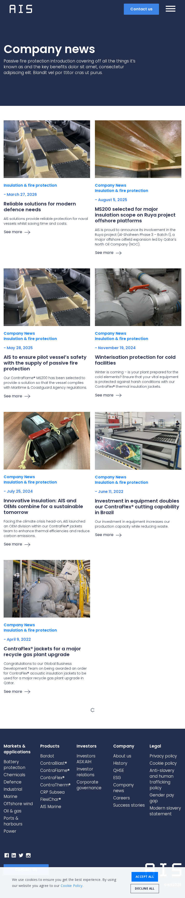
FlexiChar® (50, 799)
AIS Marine (50, 807)
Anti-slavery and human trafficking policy (162, 779)
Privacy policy (163, 756)
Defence (12, 782)
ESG (117, 778)
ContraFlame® (55, 770)
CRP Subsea (52, 792)
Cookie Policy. (72, 885)
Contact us (141, 9)
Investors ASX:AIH (86, 759)
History (120, 763)
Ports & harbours (13, 821)
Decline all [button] (144, 888)
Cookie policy (163, 763)
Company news (123, 788)
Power (10, 831)
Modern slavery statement (165, 811)
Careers (121, 798)
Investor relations (85, 772)
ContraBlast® (53, 763)
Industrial (13, 789)
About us (122, 756)
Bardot (47, 756)
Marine (10, 796)
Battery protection (14, 764)
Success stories (129, 805)
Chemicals (14, 775)
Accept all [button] (145, 877)
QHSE (118, 770)
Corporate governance (89, 785)
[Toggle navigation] (170, 9)
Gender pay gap (162, 798)
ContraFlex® (52, 778)
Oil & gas (12, 811)
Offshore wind (18, 804)
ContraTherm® (55, 785)
